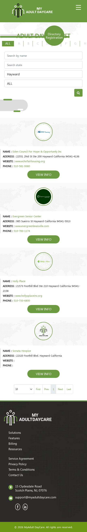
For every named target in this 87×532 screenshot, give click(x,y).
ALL (8, 43)
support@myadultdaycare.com (35, 497)
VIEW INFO (43, 174)
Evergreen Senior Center (27, 216)
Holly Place (19, 281)
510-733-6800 (22, 300)
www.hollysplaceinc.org (28, 295)
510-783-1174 (22, 230)
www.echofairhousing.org (30, 161)
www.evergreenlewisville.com (32, 226)
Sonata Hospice (22, 350)
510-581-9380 (22, 166)
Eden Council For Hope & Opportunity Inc (37, 151)
